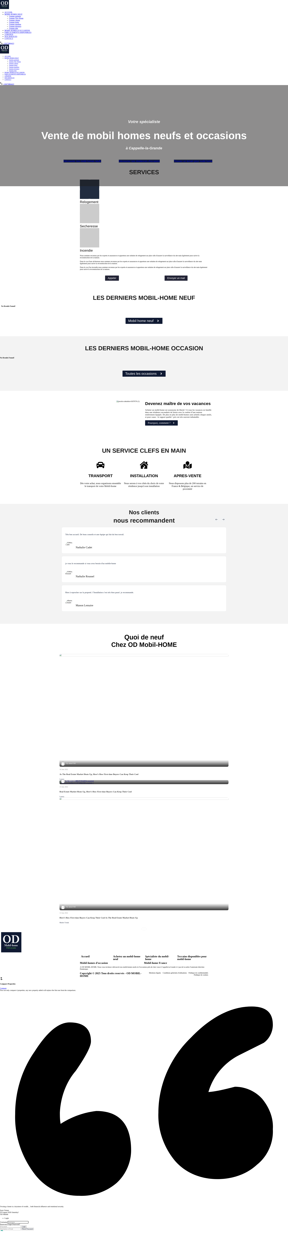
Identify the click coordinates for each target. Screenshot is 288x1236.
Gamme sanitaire (15, 16)
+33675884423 (8, 43)
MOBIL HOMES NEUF (13, 14)
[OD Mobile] (4, 8)
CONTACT (8, 38)
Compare (3, 988)
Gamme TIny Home (16, 18)
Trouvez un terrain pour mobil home (193, 161)
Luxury (62, 779)
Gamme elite (13, 28)
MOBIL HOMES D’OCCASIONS (17, 30)
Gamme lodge (14, 22)
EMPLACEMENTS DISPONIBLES (17, 32)
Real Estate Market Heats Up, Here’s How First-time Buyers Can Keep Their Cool (96, 792)
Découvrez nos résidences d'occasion (139, 161)
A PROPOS (8, 34)
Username (3, 1222)
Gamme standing (15, 24)
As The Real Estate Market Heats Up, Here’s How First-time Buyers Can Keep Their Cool (99, 774)
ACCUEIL (8, 12)
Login (24, 1226)
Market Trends (64, 922)
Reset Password (27, 1229)
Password (3, 1224)
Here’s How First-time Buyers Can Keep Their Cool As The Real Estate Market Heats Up (99, 918)
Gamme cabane (14, 20)
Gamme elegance (15, 26)
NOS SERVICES (10, 36)
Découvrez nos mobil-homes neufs (82, 161)
